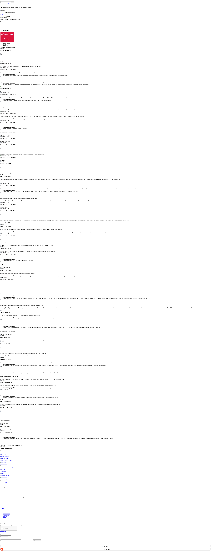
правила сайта (30, 525)
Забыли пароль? (3, 531)
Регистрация (2, 3)
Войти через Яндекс (106, 549)
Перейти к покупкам (4, 14)
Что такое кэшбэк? (6, 513)
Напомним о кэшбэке (4, 4)
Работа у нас (5, 516)
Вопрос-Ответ (5, 505)
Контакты (4, 517)
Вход (8, 3)
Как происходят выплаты (7, 504)
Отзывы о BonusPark (6, 514)
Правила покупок (6, 515)
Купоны (4, 44)
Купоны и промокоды (7, 506)
